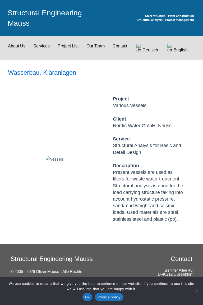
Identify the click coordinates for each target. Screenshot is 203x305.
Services (41, 46)
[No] (196, 291)
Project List (68, 46)
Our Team (95, 46)
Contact (120, 46)
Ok (87, 297)
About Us (16, 46)
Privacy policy (109, 297)
